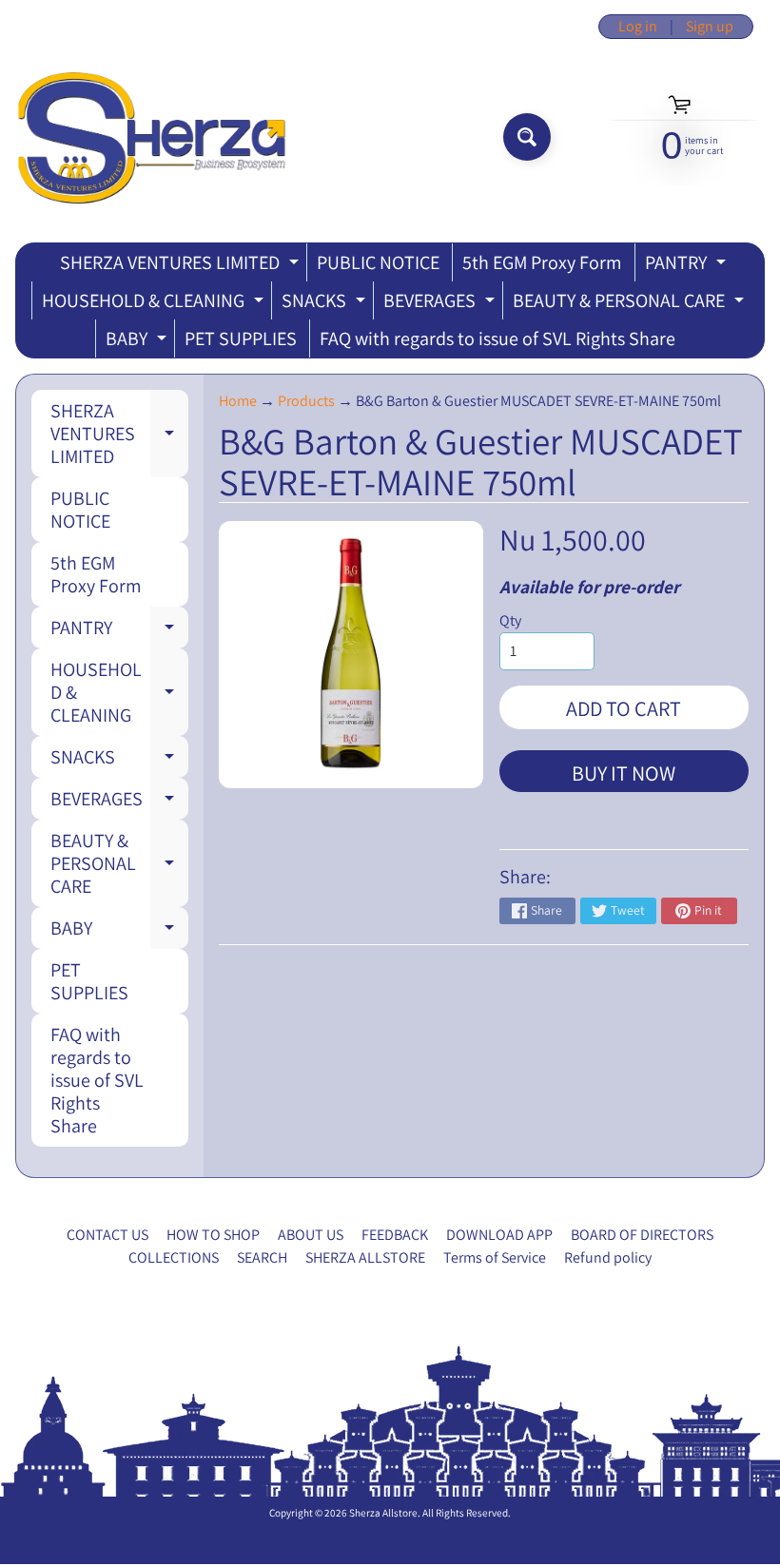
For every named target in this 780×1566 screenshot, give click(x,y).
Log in (637, 26)
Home (238, 401)
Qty (510, 620)
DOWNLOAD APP (499, 1235)
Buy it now (623, 773)
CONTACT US (107, 1235)
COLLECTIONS (173, 1257)
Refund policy (608, 1257)
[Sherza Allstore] (150, 137)
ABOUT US (310, 1235)
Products (306, 401)
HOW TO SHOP (213, 1235)
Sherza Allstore (383, 1512)
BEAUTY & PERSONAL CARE (631, 303)
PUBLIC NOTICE (378, 262)
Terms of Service (494, 1257)
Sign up (709, 26)
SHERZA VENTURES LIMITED (181, 265)
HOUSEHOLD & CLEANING (155, 303)
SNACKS (326, 303)
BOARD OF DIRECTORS (642, 1235)
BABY (138, 342)
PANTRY (688, 265)
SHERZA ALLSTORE (365, 1257)
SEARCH (262, 1257)
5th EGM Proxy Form (542, 262)
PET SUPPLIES (241, 338)
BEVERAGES (441, 303)
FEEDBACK (394, 1235)
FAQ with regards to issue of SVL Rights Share (497, 338)
